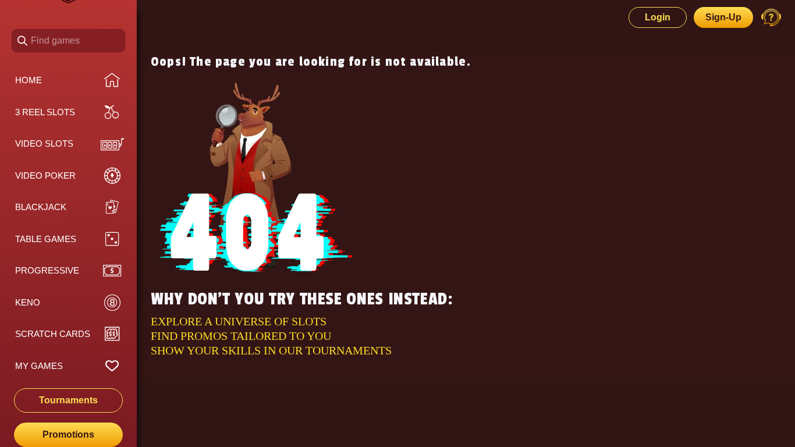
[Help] (771, 17)
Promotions (68, 434)
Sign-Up (723, 17)
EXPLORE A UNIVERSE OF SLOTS (238, 321)
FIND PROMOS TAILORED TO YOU (241, 335)
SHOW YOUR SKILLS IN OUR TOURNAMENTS (271, 350)
